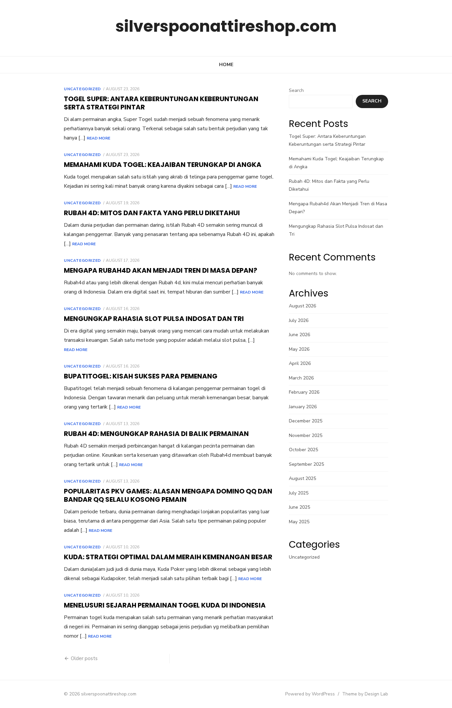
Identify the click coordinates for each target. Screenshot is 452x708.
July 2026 (298, 320)
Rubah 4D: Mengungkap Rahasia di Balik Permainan (156, 433)
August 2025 (302, 478)
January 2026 (303, 407)
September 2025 (306, 464)
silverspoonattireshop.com (226, 26)
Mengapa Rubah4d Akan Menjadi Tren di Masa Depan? (160, 270)
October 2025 (303, 450)
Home (226, 64)
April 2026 (300, 363)
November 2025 (305, 435)
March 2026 (301, 378)
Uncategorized (82, 89)
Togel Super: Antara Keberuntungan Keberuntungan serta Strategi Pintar (161, 103)
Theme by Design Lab (365, 694)
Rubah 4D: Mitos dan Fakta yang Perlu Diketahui (152, 212)
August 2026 (302, 306)
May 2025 (299, 522)
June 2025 (299, 507)
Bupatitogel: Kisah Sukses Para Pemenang (140, 376)
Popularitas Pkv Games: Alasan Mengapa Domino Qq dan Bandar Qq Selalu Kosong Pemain (168, 495)
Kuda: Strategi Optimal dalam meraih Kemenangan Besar (168, 557)
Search (296, 90)
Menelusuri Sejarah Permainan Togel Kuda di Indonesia (165, 605)
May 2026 (299, 349)
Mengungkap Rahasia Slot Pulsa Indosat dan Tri (154, 318)
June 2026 (299, 335)
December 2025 (305, 421)
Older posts (84, 658)
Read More (98, 138)
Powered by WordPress (310, 694)
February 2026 (304, 392)
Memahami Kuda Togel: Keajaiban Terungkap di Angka (162, 164)
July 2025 (298, 493)
